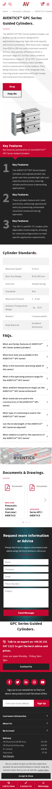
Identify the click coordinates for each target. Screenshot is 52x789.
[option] (13, 500)
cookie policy (43, 770)
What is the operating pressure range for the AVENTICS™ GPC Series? (23, 378)
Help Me (12, 93)
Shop (12, 86)
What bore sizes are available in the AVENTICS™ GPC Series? (20, 356)
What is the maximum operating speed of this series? (23, 367)
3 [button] (29, 522)
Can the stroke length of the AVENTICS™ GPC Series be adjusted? (22, 425)
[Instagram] (34, 682)
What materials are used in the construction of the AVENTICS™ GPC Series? (21, 402)
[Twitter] (18, 682)
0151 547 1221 (26, 554)
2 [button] (26, 522)
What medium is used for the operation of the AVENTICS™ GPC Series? (24, 436)
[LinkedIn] (26, 682)
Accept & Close (26, 776)
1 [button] (23, 522)
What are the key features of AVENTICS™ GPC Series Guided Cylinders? (23, 346)
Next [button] (45, 500)
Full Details (8, 756)
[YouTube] (43, 682)
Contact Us (26, 666)
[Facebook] (9, 682)
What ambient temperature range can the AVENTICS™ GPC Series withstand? (24, 389)
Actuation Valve (26, 4)
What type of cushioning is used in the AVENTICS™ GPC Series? (21, 414)
